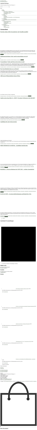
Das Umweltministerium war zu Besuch (9, 68)
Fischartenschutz (4, 18)
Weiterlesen (2, 54)
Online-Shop (4, 24)
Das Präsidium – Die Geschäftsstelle (9, 12)
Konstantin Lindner (3, 53)
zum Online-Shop (6, 25)
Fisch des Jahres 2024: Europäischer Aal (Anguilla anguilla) (14, 31)
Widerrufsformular (6, 27)
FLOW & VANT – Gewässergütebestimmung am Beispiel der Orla (15, 194)
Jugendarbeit (24, 143)
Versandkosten (6, 291)
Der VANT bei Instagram (4, 370)
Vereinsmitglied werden (7, 13)
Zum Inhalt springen (3, 0)
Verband (3, 10)
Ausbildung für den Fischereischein (8, 121)
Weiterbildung (28, 143)
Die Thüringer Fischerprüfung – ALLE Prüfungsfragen (12, 17)
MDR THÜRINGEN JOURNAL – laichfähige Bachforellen (14, 145)
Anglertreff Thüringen (4, 3)
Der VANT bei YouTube (3, 371)
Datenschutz (2, 368)
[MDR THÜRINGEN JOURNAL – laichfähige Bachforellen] (19, 162)
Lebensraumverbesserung (26, 166)
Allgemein (18, 53)
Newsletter (5, 16)
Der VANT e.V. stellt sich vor (8, 11)
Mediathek (32, 166)
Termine (5, 15)
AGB (5, 26)
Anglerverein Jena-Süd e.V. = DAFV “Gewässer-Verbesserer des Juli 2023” (17, 98)
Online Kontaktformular (7, 21)
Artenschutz (22, 53)
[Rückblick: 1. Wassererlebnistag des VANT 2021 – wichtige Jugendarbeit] (19, 186)
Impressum (1, 367)
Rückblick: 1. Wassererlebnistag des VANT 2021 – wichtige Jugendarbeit (17, 169)
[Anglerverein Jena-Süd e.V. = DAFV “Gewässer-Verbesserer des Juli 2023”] (19, 115)
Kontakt (3, 20)
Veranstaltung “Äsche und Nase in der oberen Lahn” (12, 61)
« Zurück (3, 218)
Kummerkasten (6, 22)
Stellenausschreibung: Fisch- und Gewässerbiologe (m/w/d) (14, 56)
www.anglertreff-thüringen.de (7, 379)
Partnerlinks (5, 23)
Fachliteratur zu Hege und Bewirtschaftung (10, 19)
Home (3, 9)
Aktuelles (3, 14)
